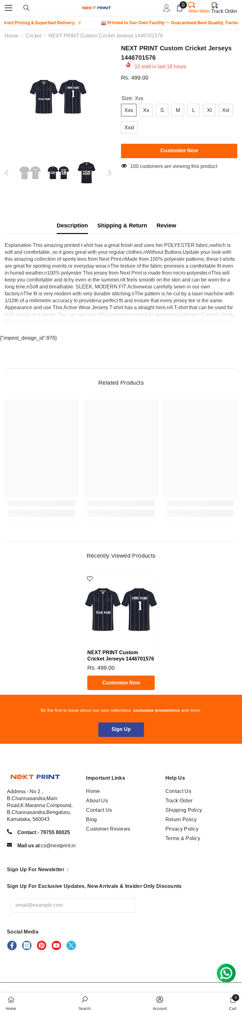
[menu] (8, 8)
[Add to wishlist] (89, 578)
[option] (58, 97)
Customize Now (121, 682)
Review (166, 225)
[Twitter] (71, 945)
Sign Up (121, 729)
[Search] (26, 8)
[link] (41, 503)
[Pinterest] (42, 945)
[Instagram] (27, 945)
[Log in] (166, 7)
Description (72, 225)
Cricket (33, 35)
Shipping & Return (122, 225)
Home (11, 35)
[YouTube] (56, 945)
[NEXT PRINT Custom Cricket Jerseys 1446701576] (121, 609)
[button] (6, 172)
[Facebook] (12, 945)
